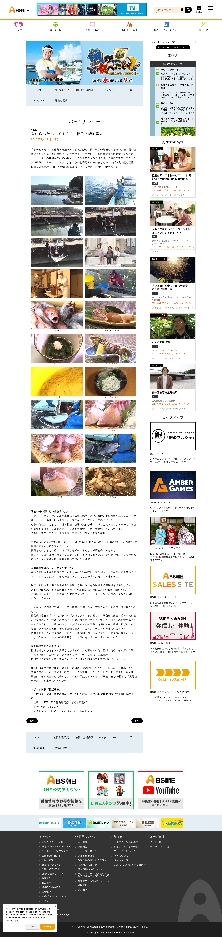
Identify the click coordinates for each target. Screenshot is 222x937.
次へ (137, 720)
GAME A (46, 892)
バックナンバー (108, 90)
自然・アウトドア (186, 308)
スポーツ (203, 30)
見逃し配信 (61, 100)
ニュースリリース (87, 851)
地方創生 (46, 883)
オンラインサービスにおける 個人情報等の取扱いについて (92, 874)
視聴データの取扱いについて (93, 880)
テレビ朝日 (156, 842)
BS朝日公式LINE (51, 864)
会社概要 (82, 842)
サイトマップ (121, 860)
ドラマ (18, 30)
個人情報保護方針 (87, 864)
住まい (170, 195)
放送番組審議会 (86, 855)
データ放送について (125, 851)
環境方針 (82, 885)
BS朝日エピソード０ (53, 873)
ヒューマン (159, 195)
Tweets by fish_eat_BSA (162, 42)
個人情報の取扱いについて (92, 869)
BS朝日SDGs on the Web (56, 846)
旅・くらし (55, 30)
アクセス (82, 889)
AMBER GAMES (51, 887)
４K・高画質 (160, 409)
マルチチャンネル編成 (126, 842)
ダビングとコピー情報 (126, 846)
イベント (46, 901)
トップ (38, 90)
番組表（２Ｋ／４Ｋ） (54, 842)
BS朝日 (19, 9)
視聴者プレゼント (51, 855)
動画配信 (46, 878)
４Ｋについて (121, 855)
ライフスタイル (168, 308)
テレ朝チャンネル (160, 846)
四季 (183, 409)
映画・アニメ (92, 30)
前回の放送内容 (84, 90)
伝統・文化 (173, 409)
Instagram (38, 100)
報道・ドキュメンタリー (166, 30)
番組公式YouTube (51, 869)
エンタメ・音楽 (129, 30)
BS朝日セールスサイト (54, 896)
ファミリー (181, 195)
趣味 (157, 251)
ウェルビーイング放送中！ (56, 851)
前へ (32, 720)
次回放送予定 (61, 90)
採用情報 (82, 846)
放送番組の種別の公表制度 (92, 860)
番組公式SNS (49, 860)
